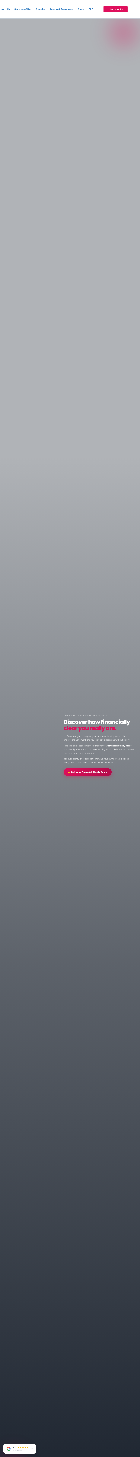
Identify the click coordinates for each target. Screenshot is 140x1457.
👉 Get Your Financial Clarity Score (87, 772)
